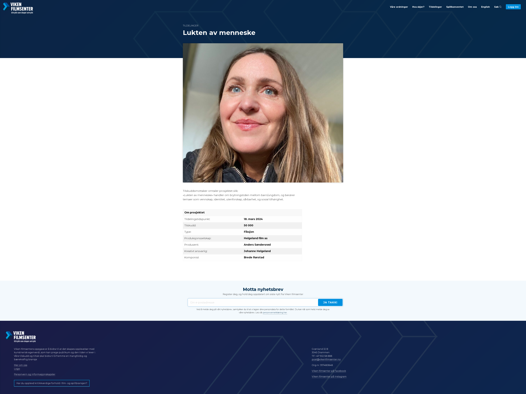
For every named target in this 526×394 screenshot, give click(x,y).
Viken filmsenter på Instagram (329, 376)
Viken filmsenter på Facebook (329, 371)
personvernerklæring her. (275, 312)
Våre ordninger (399, 7)
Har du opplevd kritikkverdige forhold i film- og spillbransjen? (51, 383)
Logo (17, 368)
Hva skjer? (418, 7)
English (485, 7)
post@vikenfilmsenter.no (326, 359)
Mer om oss (20, 365)
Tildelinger (435, 7)
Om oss (472, 7)
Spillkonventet (455, 7)
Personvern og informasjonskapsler (34, 374)
